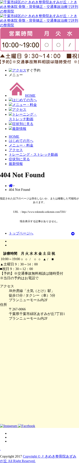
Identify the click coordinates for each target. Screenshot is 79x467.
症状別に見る (22, 124)
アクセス (19, 109)
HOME (30, 95)
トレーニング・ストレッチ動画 (33, 154)
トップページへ (21, 233)
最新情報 (19, 129)
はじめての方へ (24, 100)
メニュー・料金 (24, 105)
